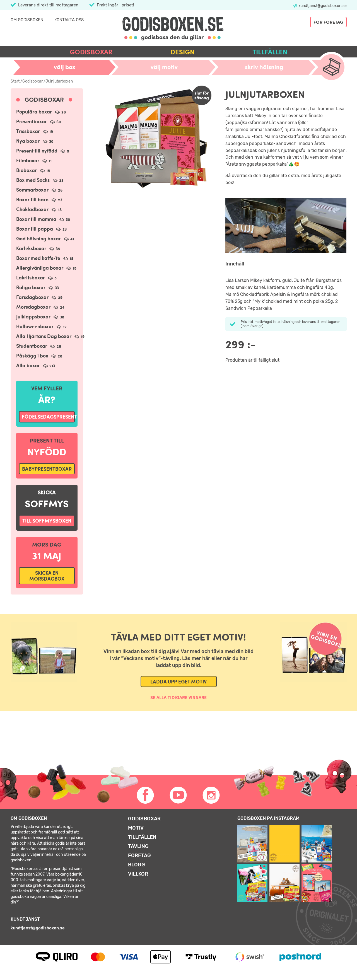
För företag (328, 22)
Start (15, 81)
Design (182, 52)
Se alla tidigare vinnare (178, 697)
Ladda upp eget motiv (178, 681)
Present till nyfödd (42, 151)
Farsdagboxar (39, 297)
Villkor (138, 874)
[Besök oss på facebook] (146, 795)
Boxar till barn (39, 199)
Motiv (136, 828)
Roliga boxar (37, 287)
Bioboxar (33, 170)
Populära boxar (41, 111)
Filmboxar (34, 160)
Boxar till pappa (41, 229)
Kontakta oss (69, 19)
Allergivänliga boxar (46, 268)
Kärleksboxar (38, 248)
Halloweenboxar (41, 326)
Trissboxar (34, 131)
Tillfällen (269, 52)
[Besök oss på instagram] (211, 795)
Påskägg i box (39, 355)
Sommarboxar (39, 190)
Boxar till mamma (43, 219)
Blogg (136, 865)
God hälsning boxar (45, 238)
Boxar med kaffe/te (44, 258)
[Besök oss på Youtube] (178, 795)
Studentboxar (38, 346)
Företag (139, 855)
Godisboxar (91, 52)
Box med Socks (39, 180)
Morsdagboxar (40, 307)
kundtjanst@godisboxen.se (322, 5)
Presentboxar (38, 121)
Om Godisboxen (27, 19)
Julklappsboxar (40, 316)
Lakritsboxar (36, 277)
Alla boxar (35, 365)
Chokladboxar (39, 209)
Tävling (138, 846)
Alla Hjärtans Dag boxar (50, 336)
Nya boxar (34, 141)
